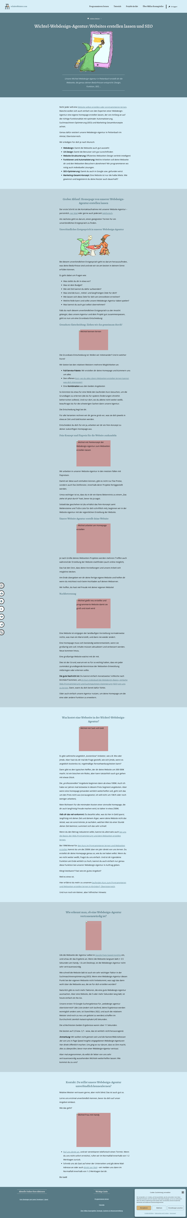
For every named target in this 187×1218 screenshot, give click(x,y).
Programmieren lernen (99, 6)
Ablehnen (159, 1208)
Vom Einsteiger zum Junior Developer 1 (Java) (34, 1199)
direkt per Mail (90, 1167)
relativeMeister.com (19, 6)
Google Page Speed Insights (108, 955)
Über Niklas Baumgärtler (153, 6)
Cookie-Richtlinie (149, 1213)
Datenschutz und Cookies (162, 1213)
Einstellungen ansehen (175, 1208)
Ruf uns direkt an (71, 1151)
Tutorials (117, 6)
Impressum (173, 1213)
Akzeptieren (144, 1208)
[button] (183, 1192)
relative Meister (95, 18)
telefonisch (107, 213)
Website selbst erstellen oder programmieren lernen (102, 107)
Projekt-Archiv (132, 6)
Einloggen (173, 7)
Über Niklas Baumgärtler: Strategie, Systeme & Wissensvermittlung (102, 1211)
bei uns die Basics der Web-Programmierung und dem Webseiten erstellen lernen (92, 836)
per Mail (74, 213)
